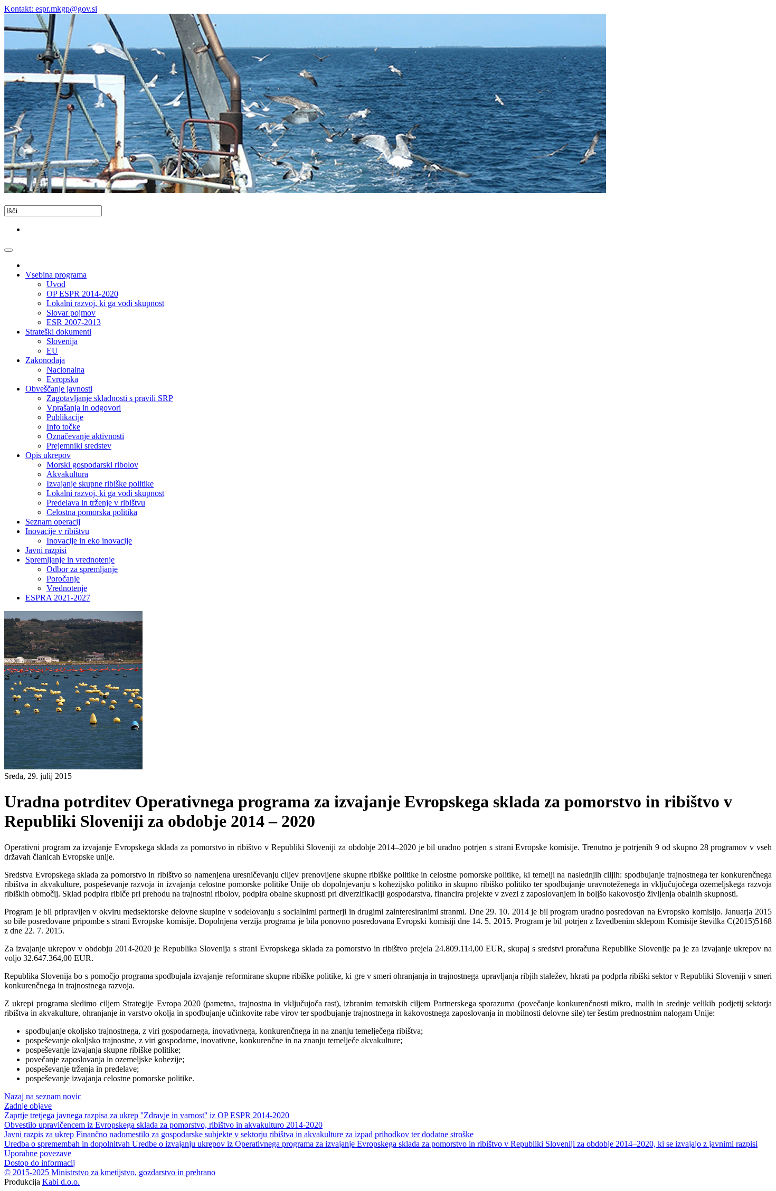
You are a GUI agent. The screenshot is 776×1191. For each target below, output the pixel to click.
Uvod (55, 284)
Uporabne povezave (37, 1153)
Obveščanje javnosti (58, 388)
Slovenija (62, 341)
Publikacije (64, 417)
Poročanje (63, 578)
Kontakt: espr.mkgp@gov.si (50, 8)
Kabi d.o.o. (61, 1181)
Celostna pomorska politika (91, 512)
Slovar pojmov (71, 312)
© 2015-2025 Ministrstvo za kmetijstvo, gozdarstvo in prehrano (109, 1172)
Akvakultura (67, 474)
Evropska (62, 379)
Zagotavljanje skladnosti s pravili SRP (109, 398)
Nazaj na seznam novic (42, 1096)
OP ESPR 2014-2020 (82, 293)
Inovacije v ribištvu (57, 531)
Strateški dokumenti (58, 331)
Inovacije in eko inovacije (89, 540)
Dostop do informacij (39, 1162)
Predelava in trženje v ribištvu (95, 502)
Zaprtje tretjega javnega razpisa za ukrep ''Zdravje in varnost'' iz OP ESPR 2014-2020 (146, 1115)
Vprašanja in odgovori (83, 407)
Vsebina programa (56, 274)
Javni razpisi (46, 550)
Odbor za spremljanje (82, 569)
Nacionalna (65, 369)
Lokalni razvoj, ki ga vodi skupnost (105, 303)
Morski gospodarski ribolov (92, 464)
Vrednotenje (66, 588)
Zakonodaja (45, 360)
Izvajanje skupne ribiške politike (100, 483)
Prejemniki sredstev (78, 445)
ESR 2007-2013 (73, 322)
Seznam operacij (52, 521)
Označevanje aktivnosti (85, 436)
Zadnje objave (28, 1105)
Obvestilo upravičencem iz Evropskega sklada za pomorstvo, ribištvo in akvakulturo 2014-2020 (163, 1124)
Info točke (63, 426)
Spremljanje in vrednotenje (70, 559)
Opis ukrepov (48, 455)
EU (52, 350)
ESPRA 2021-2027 (57, 597)
